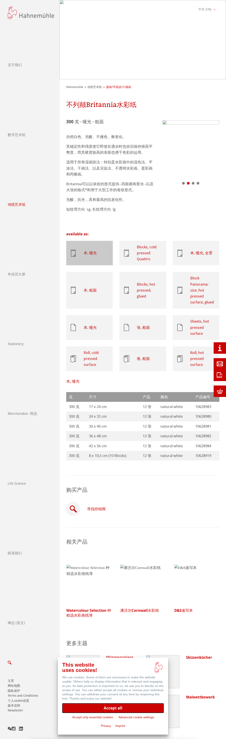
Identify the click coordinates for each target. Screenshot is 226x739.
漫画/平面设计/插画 (118, 87)
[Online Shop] (220, 391)
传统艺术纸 (16, 204)
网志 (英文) (16, 623)
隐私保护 (14, 691)
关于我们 (15, 65)
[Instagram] (14, 729)
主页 (11, 681)
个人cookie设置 (18, 701)
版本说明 (14, 705)
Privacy (106, 726)
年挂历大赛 (16, 274)
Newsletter (15, 710)
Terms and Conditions (23, 696)
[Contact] (220, 364)
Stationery (16, 344)
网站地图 (14, 686)
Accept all (113, 708)
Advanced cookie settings (136, 717)
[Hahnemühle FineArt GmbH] (31, 13)
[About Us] (220, 348)
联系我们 (15, 553)
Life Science (17, 483)
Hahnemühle (74, 87)
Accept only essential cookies (92, 717)
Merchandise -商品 (22, 414)
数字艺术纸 (16, 135)
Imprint (120, 726)
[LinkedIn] (21, 729)
